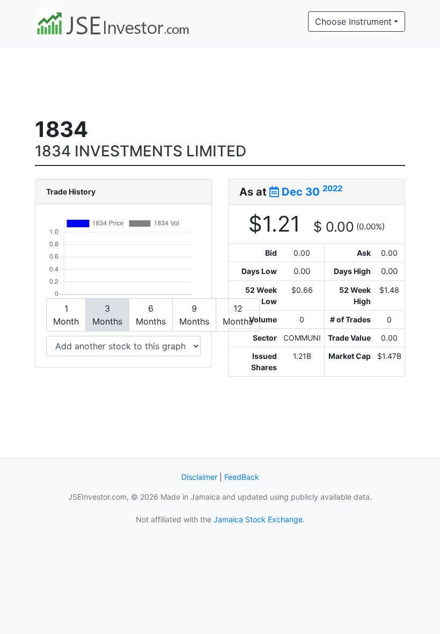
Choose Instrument (353, 21)
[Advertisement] (230, 81)
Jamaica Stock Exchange (258, 519)
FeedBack (241, 476)
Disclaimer (199, 476)
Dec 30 (310, 191)
